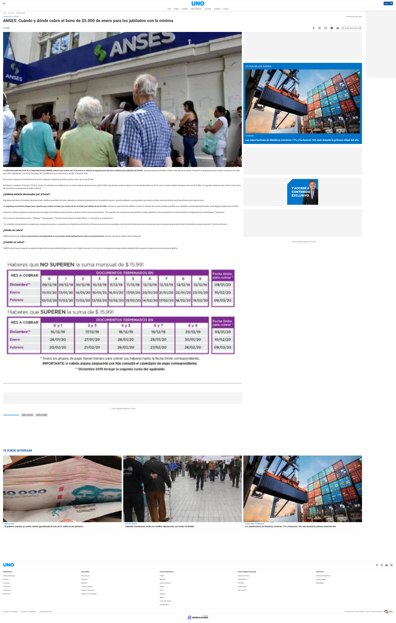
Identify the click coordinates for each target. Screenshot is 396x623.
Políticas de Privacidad (10, 611)
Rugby (162, 587)
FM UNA (241, 583)
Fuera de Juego (165, 601)
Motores (84, 579)
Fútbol (162, 576)
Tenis (162, 590)
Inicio (169, 9)
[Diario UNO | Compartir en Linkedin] (338, 28)
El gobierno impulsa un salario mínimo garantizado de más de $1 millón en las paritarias (44, 526)
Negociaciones (9, 524)
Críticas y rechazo (131, 524)
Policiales (217, 9)
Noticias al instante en (300, 241)
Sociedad (185, 9)
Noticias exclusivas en (120, 408)
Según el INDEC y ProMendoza (254, 524)
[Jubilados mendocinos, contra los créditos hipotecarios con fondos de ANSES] (182, 489)
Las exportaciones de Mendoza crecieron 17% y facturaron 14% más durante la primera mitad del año (302, 140)
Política (176, 9)
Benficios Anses (41, 415)
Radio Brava (242, 587)
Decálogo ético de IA (45, 611)
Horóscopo (85, 576)
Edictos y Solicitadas (89, 594)
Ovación (226, 9)
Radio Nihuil (242, 579)
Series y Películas (196, 9)
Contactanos (320, 579)
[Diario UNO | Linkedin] (386, 565)
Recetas (84, 583)
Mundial (163, 579)
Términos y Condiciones (28, 611)
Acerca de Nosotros (323, 576)
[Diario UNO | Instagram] (381, 565)
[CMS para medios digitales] (198, 617)
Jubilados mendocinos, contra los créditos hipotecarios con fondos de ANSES (159, 526)
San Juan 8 (242, 590)
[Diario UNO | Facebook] (377, 565)
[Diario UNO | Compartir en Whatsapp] (332, 28)
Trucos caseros (86, 587)
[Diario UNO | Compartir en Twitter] (319, 28)
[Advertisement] (122, 398)
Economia (208, 9)
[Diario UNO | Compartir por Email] (325, 28)
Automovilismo (165, 583)
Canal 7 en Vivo (243, 576)
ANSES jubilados (27, 415)
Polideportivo (164, 605)
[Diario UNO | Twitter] (391, 565)
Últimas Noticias (9, 576)
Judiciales (7, 590)
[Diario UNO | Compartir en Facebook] (313, 28)
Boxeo (162, 597)
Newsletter (320, 583)
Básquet (163, 594)
